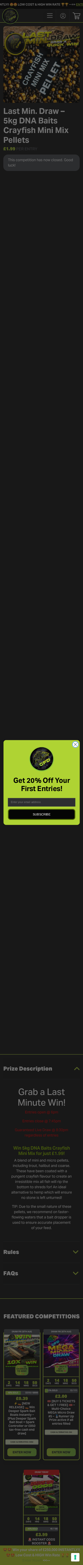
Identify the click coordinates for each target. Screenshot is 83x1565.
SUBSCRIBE (41, 814)
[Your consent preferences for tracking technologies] (75, 1557)
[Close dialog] (75, 745)
